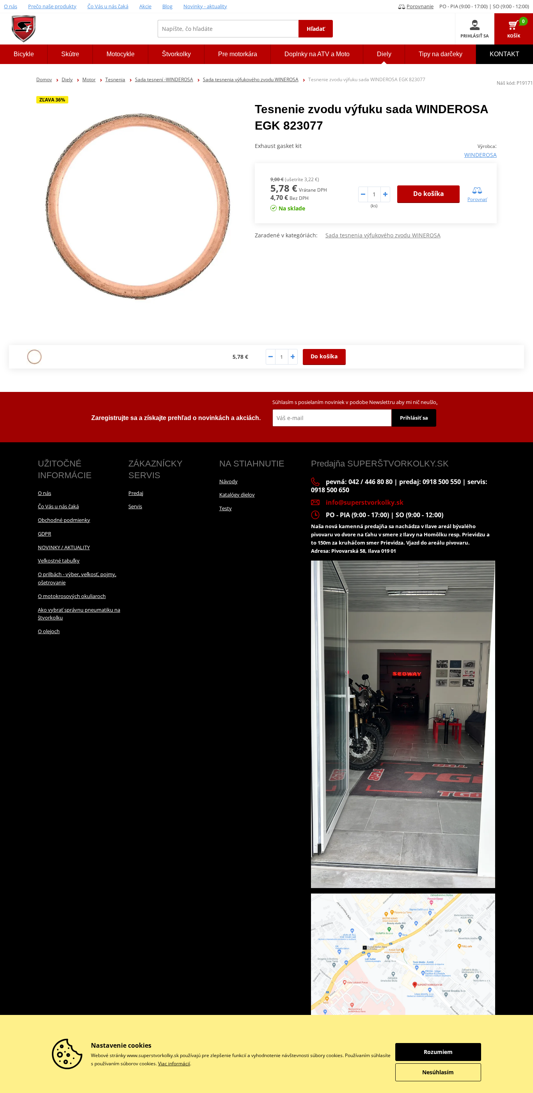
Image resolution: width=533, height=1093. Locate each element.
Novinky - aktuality (205, 6)
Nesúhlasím (438, 1072)
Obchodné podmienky (64, 519)
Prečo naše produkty (52, 6)
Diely (67, 79)
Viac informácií (174, 1063)
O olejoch (49, 631)
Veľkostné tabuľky (59, 560)
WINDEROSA (480, 154)
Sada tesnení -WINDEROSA (164, 79)
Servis (135, 506)
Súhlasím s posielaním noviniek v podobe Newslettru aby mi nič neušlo (354, 402)
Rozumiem (438, 1052)
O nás (10, 6)
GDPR (44, 533)
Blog (167, 6)
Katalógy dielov (237, 494)
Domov (44, 79)
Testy (225, 508)
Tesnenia (115, 79)
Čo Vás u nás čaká (107, 6)
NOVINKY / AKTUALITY (64, 547)
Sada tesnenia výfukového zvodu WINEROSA (250, 79)
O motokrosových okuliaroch (72, 596)
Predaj (135, 493)
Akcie (145, 6)
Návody (228, 481)
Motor (89, 79)
